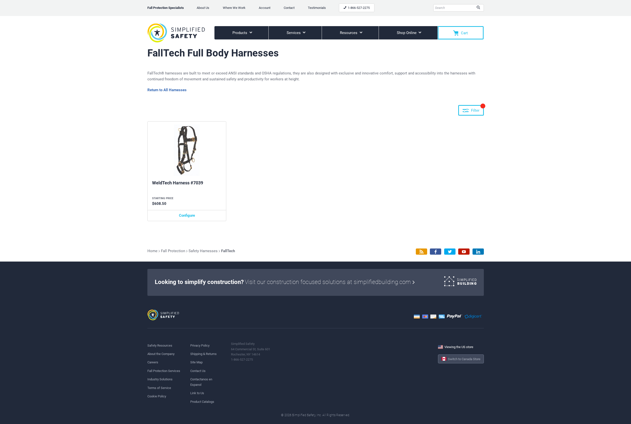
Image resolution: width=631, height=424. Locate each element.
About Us (203, 8)
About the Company (161, 354)
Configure (187, 215)
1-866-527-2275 (358, 8)
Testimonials (317, 8)
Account (264, 8)
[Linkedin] (478, 251)
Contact (289, 8)
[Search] (478, 8)
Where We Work (234, 8)
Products (240, 33)
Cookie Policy (156, 396)
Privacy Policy (200, 345)
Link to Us (197, 393)
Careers (152, 362)
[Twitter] (450, 251)
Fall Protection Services (163, 371)
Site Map (196, 362)
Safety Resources (159, 345)
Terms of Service (159, 388)
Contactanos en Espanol (201, 381)
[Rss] (421, 251)
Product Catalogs (202, 402)
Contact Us (198, 371)
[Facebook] (435, 251)
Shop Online (407, 33)
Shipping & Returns (203, 354)
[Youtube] (464, 251)
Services (294, 33)
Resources (349, 33)
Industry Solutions (160, 379)
